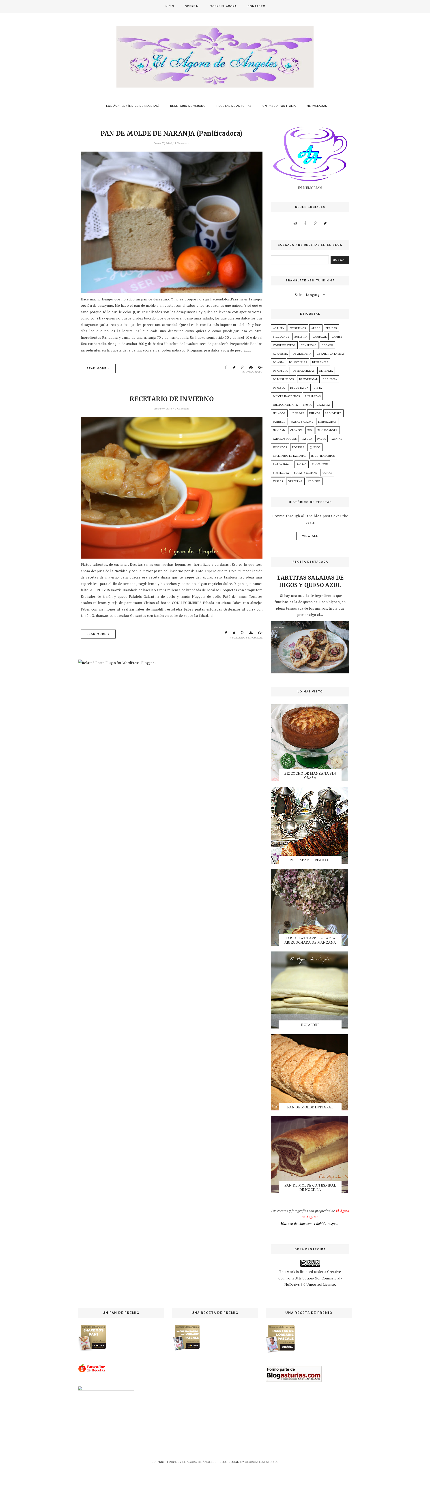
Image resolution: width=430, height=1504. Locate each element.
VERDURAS (295, 481)
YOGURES (314, 481)
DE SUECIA (330, 379)
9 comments (182, 143)
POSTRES (298, 447)
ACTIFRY (278, 328)
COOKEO (327, 345)
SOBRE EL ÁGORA (223, 6)
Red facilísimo (282, 464)
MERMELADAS (317, 105)
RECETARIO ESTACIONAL (246, 637)
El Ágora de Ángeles (199, 1461)
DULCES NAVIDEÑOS (286, 396)
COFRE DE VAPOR (284, 345)
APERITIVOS (298, 328)
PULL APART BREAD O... (310, 859)
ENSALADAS (313, 396)
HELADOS (279, 413)
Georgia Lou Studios (262, 1461)
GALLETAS (323, 404)
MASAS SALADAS (302, 421)
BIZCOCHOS (281, 336)
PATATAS (336, 438)
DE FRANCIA (320, 362)
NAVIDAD (279, 430)
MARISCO (279, 421)
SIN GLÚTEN (320, 464)
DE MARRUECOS (283, 379)
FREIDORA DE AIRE (285, 404)
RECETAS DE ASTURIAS (234, 105)
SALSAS (302, 464)
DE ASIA (278, 362)
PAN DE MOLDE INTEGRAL (310, 1107)
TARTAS (327, 472)
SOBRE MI (192, 6)
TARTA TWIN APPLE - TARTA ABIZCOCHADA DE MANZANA (310, 940)
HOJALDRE (297, 413)
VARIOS (278, 481)
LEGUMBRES (333, 413)
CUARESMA (280, 353)
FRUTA (307, 404)
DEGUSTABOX (299, 387)
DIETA (318, 387)
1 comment (182, 408)
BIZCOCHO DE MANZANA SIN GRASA (310, 775)
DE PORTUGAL (308, 379)
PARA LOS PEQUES (285, 438)
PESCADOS (280, 447)
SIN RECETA (281, 472)
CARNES (337, 336)
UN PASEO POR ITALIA (279, 105)
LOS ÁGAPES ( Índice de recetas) (132, 105)
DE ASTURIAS (298, 362)
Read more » (98, 368)
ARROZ (315, 328)
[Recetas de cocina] (92, 1371)
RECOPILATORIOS (323, 455)
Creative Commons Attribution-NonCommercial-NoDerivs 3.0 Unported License (310, 1278)
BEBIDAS (331, 328)
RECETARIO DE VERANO (188, 105)
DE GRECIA (280, 370)
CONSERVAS (309, 345)
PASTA (321, 438)
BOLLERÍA (301, 336)
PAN (309, 430)
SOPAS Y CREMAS (305, 472)
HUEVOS (314, 413)
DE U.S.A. (279, 387)
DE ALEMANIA (302, 353)
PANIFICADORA (252, 372)
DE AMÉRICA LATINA (330, 353)
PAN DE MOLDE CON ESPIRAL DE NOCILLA (310, 1187)
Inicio (169, 6)
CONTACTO (256, 6)
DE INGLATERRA (303, 370)
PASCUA (307, 438)
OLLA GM (296, 430)
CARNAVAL (320, 336)
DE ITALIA (326, 370)
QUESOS (315, 447)
